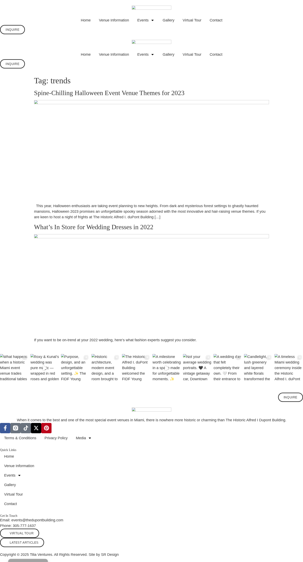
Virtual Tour (192, 20)
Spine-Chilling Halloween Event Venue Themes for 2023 (109, 93)
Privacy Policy (56, 438)
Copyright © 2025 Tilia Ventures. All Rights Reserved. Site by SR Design (59, 555)
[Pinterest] (46, 428)
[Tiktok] (26, 428)
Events (143, 20)
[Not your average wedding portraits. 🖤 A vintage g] (197, 368)
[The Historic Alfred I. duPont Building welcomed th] (136, 368)
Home (86, 20)
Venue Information (114, 20)
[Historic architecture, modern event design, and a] (106, 368)
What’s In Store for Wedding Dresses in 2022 (93, 227)
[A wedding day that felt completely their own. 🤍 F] (228, 368)
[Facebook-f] (5, 428)
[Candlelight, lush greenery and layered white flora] (258, 368)
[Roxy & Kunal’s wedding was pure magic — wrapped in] (45, 368)
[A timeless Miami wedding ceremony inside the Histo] (289, 368)
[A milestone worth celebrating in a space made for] (167, 368)
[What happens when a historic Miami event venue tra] (14, 368)
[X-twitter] (36, 428)
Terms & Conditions (20, 438)
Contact (216, 20)
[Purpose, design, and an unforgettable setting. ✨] (75, 368)
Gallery (168, 20)
